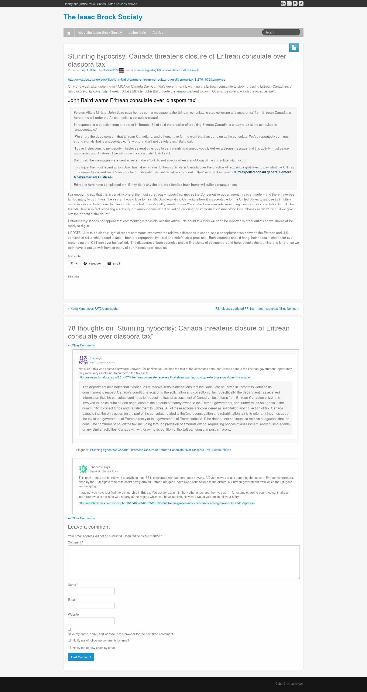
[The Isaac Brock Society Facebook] (289, 3)
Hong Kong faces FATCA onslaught (94, 308)
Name (73, 585)
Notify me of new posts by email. (94, 648)
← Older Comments (81, 345)
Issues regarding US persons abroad (158, 70)
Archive (158, 32)
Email (72, 599)
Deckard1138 (111, 70)
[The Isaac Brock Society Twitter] (301, 3)
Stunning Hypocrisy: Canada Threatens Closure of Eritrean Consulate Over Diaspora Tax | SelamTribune (160, 450)
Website (73, 614)
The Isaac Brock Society (103, 16)
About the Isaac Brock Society (100, 32)
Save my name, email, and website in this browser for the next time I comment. (121, 634)
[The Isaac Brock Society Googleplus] (283, 3)
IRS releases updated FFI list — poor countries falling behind (255, 308)
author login (137, 32)
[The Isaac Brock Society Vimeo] (295, 3)
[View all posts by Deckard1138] (121, 70)
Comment (75, 542)
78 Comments (191, 70)
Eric (92, 358)
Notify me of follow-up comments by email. (101, 640)
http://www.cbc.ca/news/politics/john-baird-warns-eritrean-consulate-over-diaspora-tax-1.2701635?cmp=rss (146, 79)
